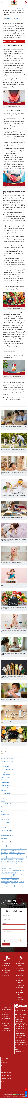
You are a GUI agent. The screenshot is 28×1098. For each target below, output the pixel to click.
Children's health (5, 766)
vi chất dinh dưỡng (5, 881)
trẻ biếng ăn (17, 866)
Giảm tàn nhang (20, 852)
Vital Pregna (14, 881)
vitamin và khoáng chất (20, 886)
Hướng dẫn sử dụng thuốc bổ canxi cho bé (10, 743)
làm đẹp (16, 857)
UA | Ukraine (21, 985)
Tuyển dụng (4, 1066)
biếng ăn (23, 845)
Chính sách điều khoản (6, 1075)
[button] (2, 2)
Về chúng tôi (4, 1062)
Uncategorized (4, 833)
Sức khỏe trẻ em (5, 819)
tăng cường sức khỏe (6, 877)
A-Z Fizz (3, 845)
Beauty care (4, 764)
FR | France (20, 968)
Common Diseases (5, 777)
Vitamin (21, 881)
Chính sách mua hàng (6, 1078)
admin (17, 18)
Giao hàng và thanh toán (7, 1081)
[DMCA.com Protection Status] (16, 1094)
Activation (10, 845)
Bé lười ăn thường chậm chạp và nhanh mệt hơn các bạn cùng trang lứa (13, 450)
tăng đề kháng (15, 879)
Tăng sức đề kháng (5, 822)
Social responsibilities (6, 809)
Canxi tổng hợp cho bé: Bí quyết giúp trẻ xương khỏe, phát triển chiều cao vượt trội (13, 540)
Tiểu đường (3, 825)
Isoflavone (10, 857)
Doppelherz (4, 852)
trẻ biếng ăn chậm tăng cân (7, 868)
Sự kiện (3, 811)
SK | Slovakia (7, 1030)
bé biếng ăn (4, 848)
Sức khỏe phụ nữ (5, 814)
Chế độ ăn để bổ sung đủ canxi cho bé (9, 721)
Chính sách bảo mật (6, 1072)
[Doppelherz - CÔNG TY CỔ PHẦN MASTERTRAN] (14, 2)
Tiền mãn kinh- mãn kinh (6, 866)
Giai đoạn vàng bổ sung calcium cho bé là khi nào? (11, 699)
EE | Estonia (21, 995)
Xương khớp (4, 838)
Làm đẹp (3, 796)
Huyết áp (3, 790)
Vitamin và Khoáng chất (7, 835)
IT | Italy (20, 973)
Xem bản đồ (18, 1039)
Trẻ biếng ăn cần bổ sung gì (7, 870)
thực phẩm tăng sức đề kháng (8, 863)
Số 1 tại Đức (21, 861)
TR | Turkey (6, 975)
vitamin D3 (4, 883)
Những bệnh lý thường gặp (17, 8)
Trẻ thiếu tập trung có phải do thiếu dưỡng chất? (11, 517)
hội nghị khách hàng (16, 854)
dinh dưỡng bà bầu (22, 850)
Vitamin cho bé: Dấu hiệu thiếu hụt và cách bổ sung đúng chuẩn (13, 654)
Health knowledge (5, 785)
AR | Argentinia (7, 1009)
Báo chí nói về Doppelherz (7, 761)
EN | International (8, 960)
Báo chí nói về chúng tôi (7, 758)
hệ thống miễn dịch (5, 854)
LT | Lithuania (21, 999)
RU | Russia (6, 968)
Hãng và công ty (5, 782)
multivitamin (23, 857)
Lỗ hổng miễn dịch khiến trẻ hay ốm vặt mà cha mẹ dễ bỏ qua (13, 427)
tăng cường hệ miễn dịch (7, 874)
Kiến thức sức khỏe (7, 8)
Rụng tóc (3, 806)
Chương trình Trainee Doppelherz (9, 772)
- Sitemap (7, 1096)
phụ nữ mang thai (20, 859)
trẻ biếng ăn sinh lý (19, 870)
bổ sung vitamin (12, 850)
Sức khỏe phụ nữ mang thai (7, 817)
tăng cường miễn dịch (19, 874)
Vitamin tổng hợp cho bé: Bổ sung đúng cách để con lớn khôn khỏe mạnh (13, 677)
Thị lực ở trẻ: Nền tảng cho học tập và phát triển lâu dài (13, 495)
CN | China (20, 966)
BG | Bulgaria (7, 973)
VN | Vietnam (21, 982)
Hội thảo (3, 857)
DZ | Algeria (20, 997)
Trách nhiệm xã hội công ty (7, 830)
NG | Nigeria (21, 987)
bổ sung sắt (4, 850)
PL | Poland (6, 965)
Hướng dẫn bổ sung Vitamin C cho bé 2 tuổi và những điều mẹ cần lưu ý (13, 608)
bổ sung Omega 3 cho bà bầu (15, 848)
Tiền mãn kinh (19, 863)
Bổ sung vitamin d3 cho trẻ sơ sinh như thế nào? (11, 562)
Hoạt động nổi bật (5, 788)
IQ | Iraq (20, 990)
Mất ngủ (3, 801)
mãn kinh (3, 859)
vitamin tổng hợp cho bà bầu (7, 886)
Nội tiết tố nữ (10, 859)
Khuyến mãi (4, 1069)
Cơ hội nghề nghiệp (5, 774)
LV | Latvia (20, 992)
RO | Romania (7, 970)
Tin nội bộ (3, 827)
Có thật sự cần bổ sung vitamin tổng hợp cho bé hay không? (12, 585)
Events (3, 780)
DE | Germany (7, 963)
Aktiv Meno (4, 756)
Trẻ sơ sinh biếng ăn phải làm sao (8, 872)
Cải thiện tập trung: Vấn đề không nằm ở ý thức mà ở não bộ (13, 473)
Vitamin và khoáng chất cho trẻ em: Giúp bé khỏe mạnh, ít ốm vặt (13, 631)
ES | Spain (6, 1021)
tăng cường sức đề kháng (18, 877)
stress (3, 861)
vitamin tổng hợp (12, 883)
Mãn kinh (3, 798)
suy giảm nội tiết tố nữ (12, 861)
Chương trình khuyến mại (7, 769)
